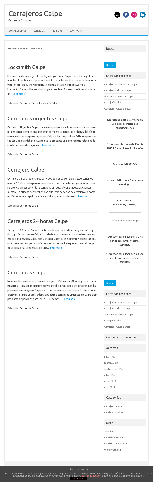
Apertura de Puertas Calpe (118, 96)
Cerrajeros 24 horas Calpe (37, 221)
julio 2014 (109, 375)
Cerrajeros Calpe (35, 13)
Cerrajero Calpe (25, 170)
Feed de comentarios (115, 443)
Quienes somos (17, 31)
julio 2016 (109, 356)
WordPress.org (112, 449)
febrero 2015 (111, 362)
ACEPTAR (78, 479)
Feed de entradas (113, 437)
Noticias (57, 31)
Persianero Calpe (48, 103)
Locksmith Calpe (26, 67)
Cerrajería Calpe (113, 102)
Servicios (39, 31)
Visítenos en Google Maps (125, 220)
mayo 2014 (110, 381)
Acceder (108, 431)
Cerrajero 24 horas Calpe (117, 90)
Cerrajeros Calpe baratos (118, 108)
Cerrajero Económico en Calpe (120, 84)
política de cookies (91, 476)
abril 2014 (109, 387)
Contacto (76, 31)
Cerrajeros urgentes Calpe (37, 118)
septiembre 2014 (113, 369)
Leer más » (19, 93)
